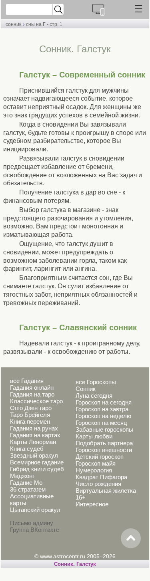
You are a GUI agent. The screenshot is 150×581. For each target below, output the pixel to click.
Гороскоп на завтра (102, 409)
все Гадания (27, 380)
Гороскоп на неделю (103, 415)
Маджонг (22, 475)
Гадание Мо (26, 482)
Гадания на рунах (34, 428)
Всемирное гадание (37, 462)
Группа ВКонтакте (34, 529)
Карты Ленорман (33, 441)
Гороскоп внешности (104, 449)
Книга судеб (27, 448)
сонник (13, 24)
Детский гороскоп (100, 456)
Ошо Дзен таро (31, 408)
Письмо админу (31, 523)
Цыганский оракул (35, 509)
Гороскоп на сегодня (104, 402)
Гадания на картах (35, 435)
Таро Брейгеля (30, 414)
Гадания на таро (32, 394)
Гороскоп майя (96, 463)
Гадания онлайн (32, 387)
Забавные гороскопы (104, 429)
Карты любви (94, 436)
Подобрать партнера (104, 443)
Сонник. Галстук (75, 564)
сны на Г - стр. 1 (44, 24)
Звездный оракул (34, 455)
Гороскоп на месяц (101, 422)
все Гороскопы (96, 382)
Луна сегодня (94, 395)
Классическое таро (36, 401)
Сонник (86, 388)
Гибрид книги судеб (37, 469)
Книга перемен (30, 421)
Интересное (92, 504)
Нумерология (94, 470)
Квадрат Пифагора (101, 477)
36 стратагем (28, 489)
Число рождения (98, 483)
